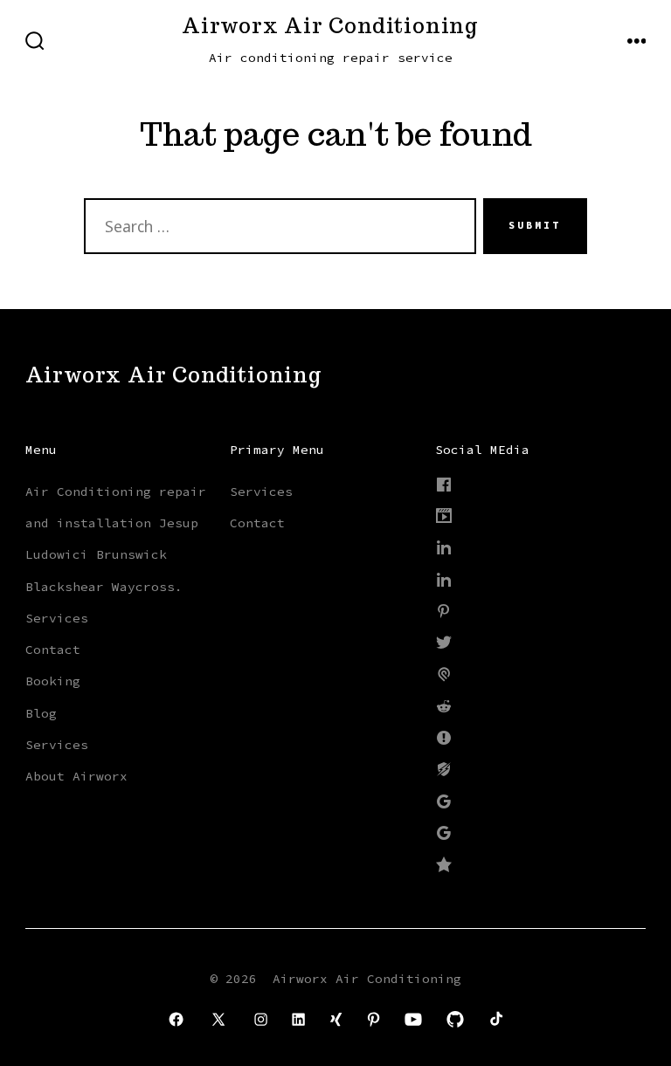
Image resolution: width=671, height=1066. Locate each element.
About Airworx (76, 776)
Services (56, 618)
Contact (52, 649)
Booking (52, 681)
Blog (41, 713)
